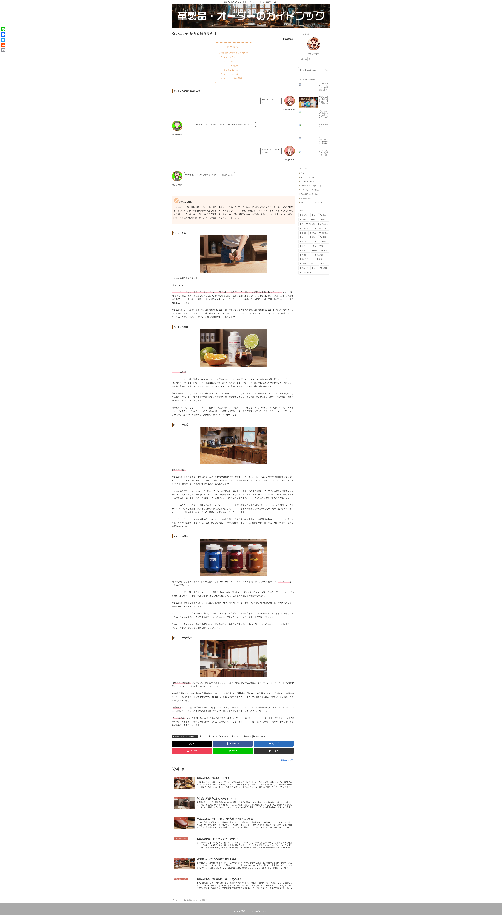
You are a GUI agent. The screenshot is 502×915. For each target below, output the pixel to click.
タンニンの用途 (230, 74)
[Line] (3, 29)
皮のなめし (238, 736)
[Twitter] (3, 39)
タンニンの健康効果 (232, 78)
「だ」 (204, 736)
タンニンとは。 (230, 57)
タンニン (214, 736)
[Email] (3, 50)
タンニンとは (229, 61)
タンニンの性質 (230, 70)
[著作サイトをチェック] (302, 59)
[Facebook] (3, 34)
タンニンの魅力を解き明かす (234, 53)
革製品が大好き (313, 54)
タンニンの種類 (230, 65)
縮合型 (248, 736)
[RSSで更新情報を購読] (309, 59)
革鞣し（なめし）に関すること (186, 736)
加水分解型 (226, 736)
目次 (229, 47)
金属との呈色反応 (261, 736)
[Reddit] (3, 45)
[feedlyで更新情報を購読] (306, 59)
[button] (274, 751)
